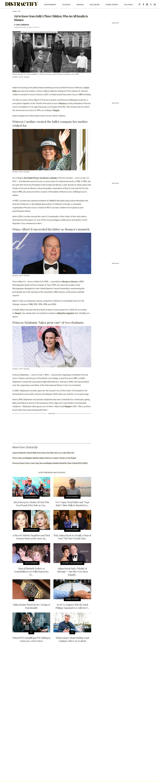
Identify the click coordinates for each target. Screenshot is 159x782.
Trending (80, 5)
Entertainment (50, 5)
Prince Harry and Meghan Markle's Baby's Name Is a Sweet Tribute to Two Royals (44, 458)
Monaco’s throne (69, 281)
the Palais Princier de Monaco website (40, 178)
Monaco (63, 103)
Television (66, 5)
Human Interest (111, 5)
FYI (19, 11)
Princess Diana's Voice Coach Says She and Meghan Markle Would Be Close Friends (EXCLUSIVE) (50, 463)
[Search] (140, 4)
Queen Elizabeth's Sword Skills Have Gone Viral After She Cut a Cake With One (43, 453)
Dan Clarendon (22, 25)
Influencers (95, 5)
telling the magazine (65, 313)
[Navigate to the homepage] (21, 4)
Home (14, 11)
